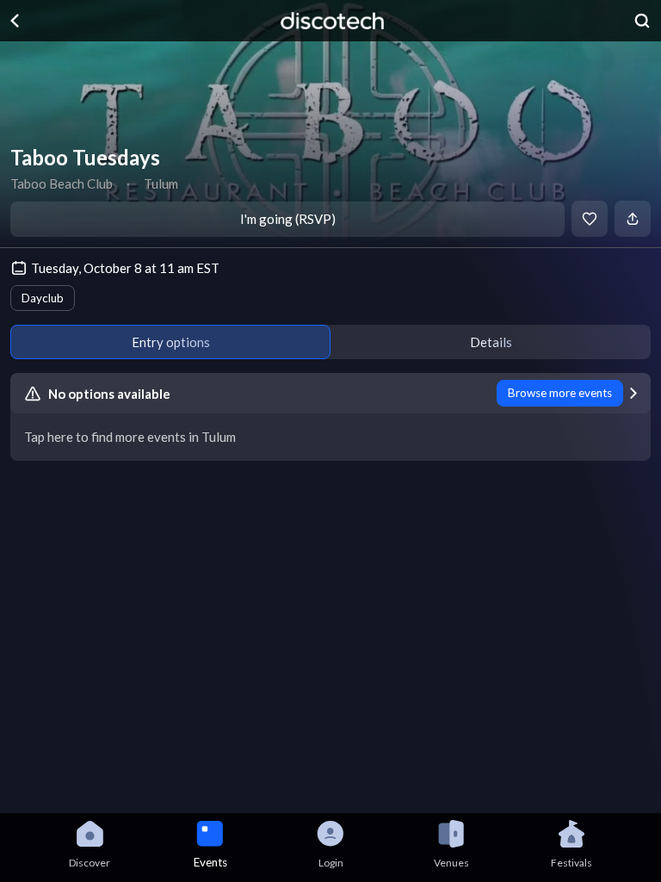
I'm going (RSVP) (288, 219)
